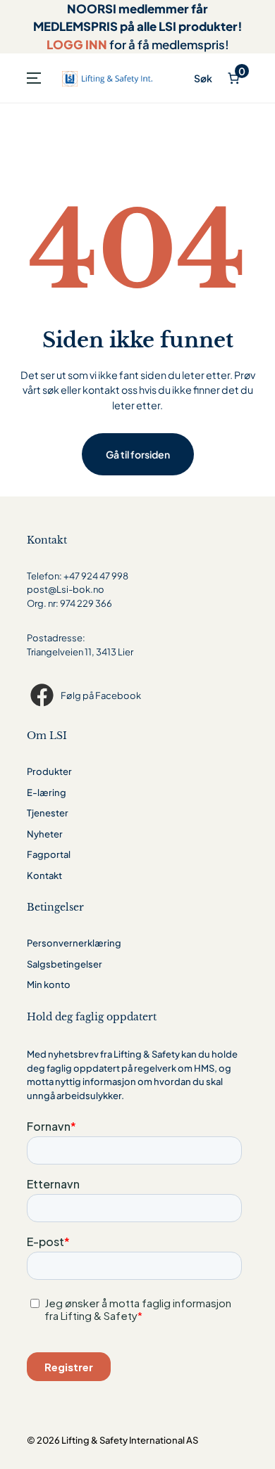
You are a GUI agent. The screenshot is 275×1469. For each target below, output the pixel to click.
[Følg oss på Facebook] (44, 695)
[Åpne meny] (34, 78)
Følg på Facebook (101, 695)
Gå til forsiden (138, 454)
